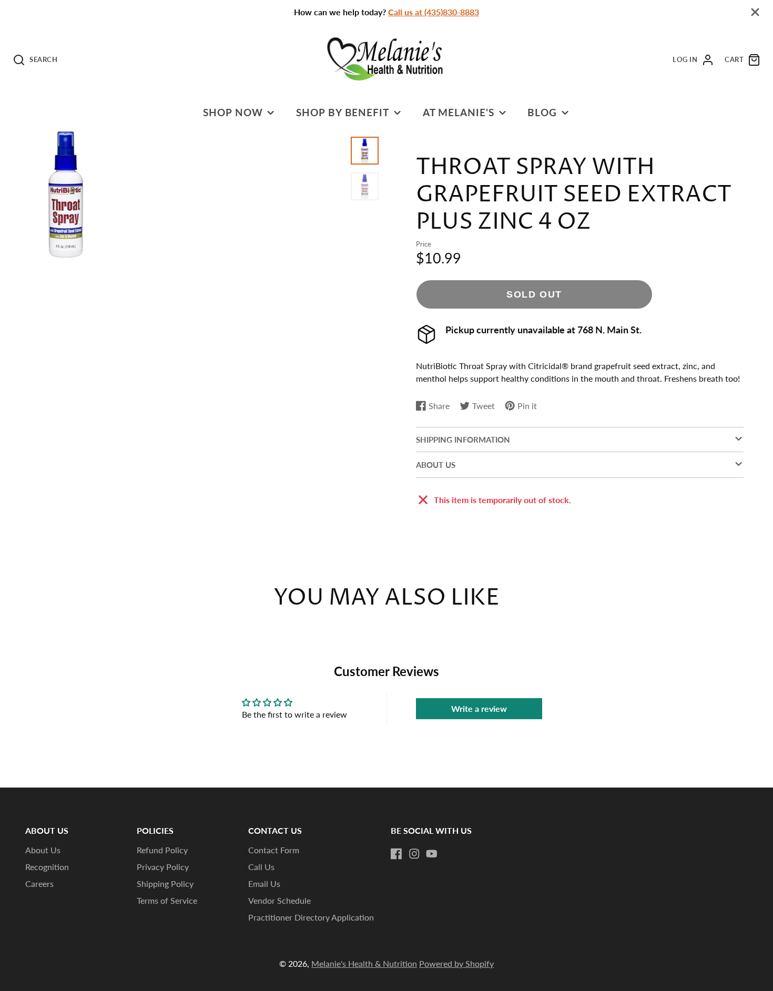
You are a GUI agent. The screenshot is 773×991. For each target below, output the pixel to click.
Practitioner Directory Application (311, 917)
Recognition (47, 867)
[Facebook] (396, 854)
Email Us (264, 883)
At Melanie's (459, 112)
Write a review (479, 708)
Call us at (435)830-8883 (433, 12)
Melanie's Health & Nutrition (364, 963)
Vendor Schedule (279, 900)
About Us (42, 850)
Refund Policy (162, 850)
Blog (542, 112)
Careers (39, 883)
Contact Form (273, 850)
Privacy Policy (163, 867)
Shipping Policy (165, 883)
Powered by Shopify (456, 963)
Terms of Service (167, 900)
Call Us (261, 867)
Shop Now (233, 112)
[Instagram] (414, 854)
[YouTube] (432, 854)
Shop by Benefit (342, 112)
